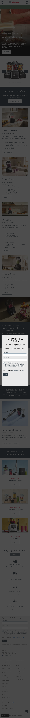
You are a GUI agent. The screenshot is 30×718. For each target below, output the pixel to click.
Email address (5, 352)
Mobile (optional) (6, 357)
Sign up (5, 374)
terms (23, 370)
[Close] (26, 333)
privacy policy (15, 370)
